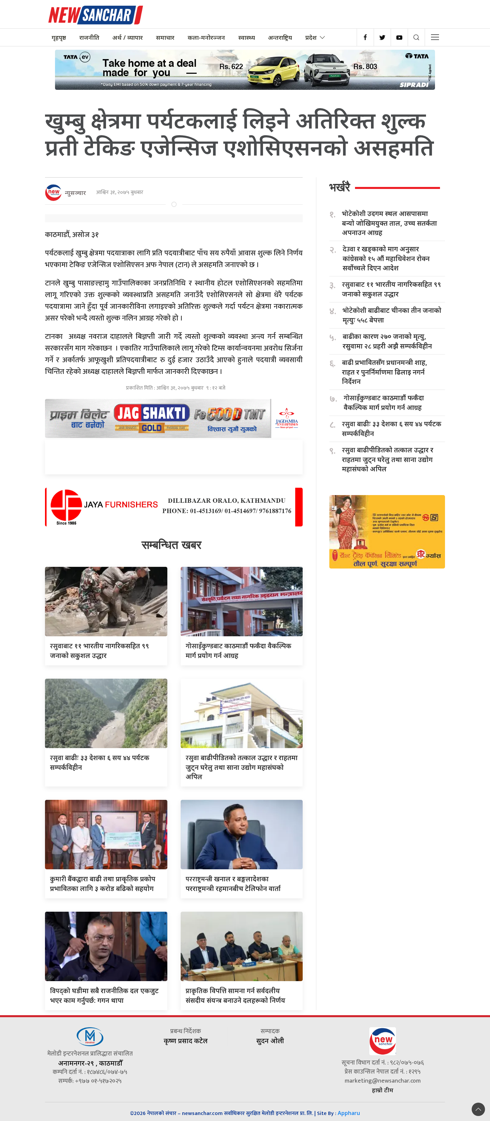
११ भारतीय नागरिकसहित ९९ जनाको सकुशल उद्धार (391, 289)
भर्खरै (339, 187)
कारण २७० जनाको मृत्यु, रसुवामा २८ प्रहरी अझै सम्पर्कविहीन (387, 341)
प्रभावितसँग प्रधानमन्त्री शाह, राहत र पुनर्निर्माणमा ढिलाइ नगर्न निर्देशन (384, 372)
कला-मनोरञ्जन (206, 37)
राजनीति (89, 37)
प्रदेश (311, 37)
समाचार (165, 37)
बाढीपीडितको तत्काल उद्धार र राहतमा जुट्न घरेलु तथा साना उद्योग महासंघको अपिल (242, 767)
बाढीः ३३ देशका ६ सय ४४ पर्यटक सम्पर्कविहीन (391, 428)
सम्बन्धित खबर (171, 544)
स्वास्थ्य (246, 37)
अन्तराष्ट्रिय (280, 37)
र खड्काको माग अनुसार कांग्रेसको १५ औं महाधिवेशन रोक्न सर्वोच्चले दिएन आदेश (386, 258)
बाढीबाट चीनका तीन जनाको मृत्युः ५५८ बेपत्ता (392, 315)
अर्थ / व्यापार (127, 37)
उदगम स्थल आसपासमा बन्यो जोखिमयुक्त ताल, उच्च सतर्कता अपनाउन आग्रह (389, 223)
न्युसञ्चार (75, 193)
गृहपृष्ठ (59, 37)
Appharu (349, 1113)
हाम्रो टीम (382, 1090)
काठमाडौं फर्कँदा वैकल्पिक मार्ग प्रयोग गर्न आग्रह (384, 402)
